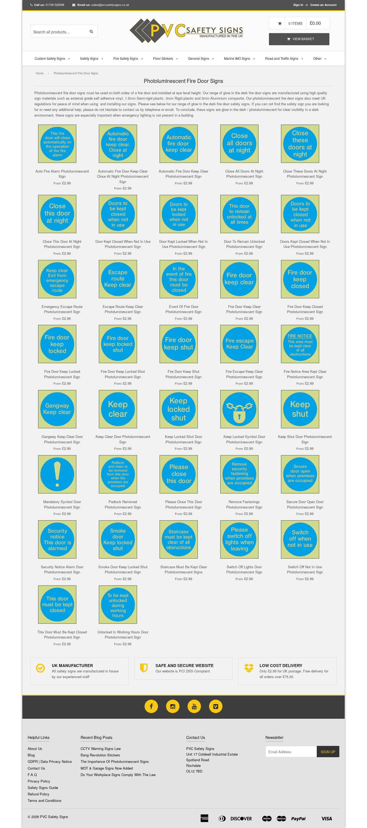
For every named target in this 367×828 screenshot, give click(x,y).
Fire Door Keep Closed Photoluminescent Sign (305, 309)
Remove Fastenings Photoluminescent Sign (244, 504)
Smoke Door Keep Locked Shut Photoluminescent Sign (122, 569)
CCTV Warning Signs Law (101, 748)
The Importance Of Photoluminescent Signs (115, 761)
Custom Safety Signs (50, 58)
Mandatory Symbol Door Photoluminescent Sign (62, 504)
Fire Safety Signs (125, 58)
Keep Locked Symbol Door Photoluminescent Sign (244, 439)
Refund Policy (38, 794)
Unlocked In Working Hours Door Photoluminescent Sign (123, 634)
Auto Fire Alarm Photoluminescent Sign (62, 174)
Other (317, 58)
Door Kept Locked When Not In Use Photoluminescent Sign (183, 244)
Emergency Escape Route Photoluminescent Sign (62, 309)
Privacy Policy (39, 781)
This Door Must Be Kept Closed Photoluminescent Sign (62, 634)
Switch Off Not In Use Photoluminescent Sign (305, 569)
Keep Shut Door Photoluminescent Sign (305, 439)
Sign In (298, 5)
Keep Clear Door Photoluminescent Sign (123, 439)
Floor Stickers (163, 58)
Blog (31, 754)
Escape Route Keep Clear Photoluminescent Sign (123, 309)
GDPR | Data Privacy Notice (50, 761)
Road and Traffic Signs (281, 58)
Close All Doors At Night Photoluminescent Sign (244, 174)
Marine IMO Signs (237, 58)
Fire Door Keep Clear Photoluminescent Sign (244, 309)
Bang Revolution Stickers (100, 754)
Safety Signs (89, 58)
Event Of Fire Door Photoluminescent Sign (183, 309)
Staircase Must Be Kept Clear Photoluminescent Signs (183, 569)
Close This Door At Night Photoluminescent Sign (62, 244)
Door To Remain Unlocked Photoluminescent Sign (244, 244)
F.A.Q (32, 774)
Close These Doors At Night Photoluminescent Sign (305, 174)
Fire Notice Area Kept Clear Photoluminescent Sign (305, 374)
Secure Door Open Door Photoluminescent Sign (304, 504)
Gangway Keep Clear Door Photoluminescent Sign (62, 439)
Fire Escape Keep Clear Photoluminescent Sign (244, 374)
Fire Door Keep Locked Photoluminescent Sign (62, 374)
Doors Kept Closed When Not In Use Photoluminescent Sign (305, 244)
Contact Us (36, 768)
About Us (35, 748)
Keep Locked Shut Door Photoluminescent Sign (183, 439)
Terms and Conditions (45, 800)
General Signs (198, 58)
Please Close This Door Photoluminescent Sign (183, 504)
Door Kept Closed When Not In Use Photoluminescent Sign (122, 244)
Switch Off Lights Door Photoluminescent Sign (244, 569)
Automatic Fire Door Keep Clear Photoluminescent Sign (183, 174)
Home (40, 73)
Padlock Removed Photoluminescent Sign (123, 504)
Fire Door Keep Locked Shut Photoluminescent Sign (123, 374)
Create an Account (323, 5)
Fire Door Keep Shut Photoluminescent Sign (183, 374)
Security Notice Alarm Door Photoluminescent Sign (62, 569)
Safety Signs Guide (43, 787)
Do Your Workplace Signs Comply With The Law (118, 774)
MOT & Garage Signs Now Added (107, 768)
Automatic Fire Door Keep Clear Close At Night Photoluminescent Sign (123, 176)
